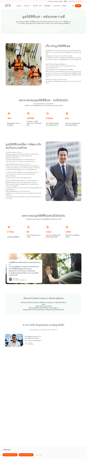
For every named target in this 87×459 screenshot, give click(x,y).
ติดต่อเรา (78, 5)
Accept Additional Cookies (10, 454)
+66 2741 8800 (78, 1)
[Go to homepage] (8, 5)
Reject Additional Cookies (26, 454)
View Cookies (39, 455)
